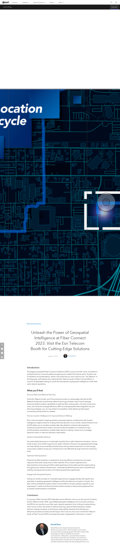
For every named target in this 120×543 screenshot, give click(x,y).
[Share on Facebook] (2, 349)
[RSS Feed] (2, 357)
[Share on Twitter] (2, 345)
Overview (114, 7)
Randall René (72, 356)
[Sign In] (116, 2)
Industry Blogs (7, 7)
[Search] (111, 2)
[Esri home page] (5, 2)
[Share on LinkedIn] (2, 353)
